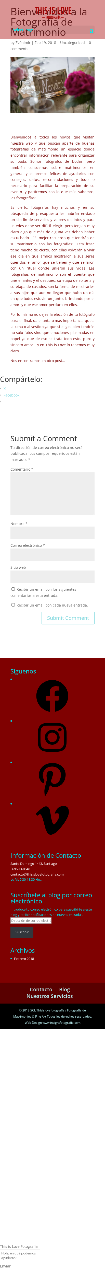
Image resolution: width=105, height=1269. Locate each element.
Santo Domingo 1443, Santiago (33, 863)
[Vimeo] (52, 838)
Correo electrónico (27, 545)
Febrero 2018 (24, 958)
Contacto (41, 989)
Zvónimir (23, 42)
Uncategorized (72, 42)
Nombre (19, 523)
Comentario (21, 469)
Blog (64, 989)
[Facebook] (52, 714)
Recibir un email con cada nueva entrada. (52, 605)
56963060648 (20, 869)
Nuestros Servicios (50, 996)
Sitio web (18, 567)
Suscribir (22, 932)
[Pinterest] (52, 797)
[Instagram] (52, 755)
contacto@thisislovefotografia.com (37, 874)
